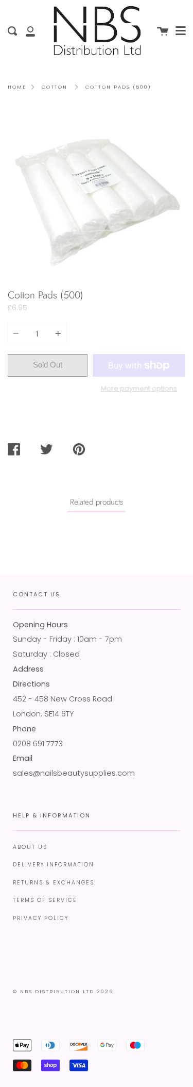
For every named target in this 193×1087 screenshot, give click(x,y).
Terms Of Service (45, 900)
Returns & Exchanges (53, 883)
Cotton (54, 86)
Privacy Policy (40, 918)
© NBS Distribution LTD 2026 (63, 991)
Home (17, 86)
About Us (30, 847)
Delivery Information (53, 864)
